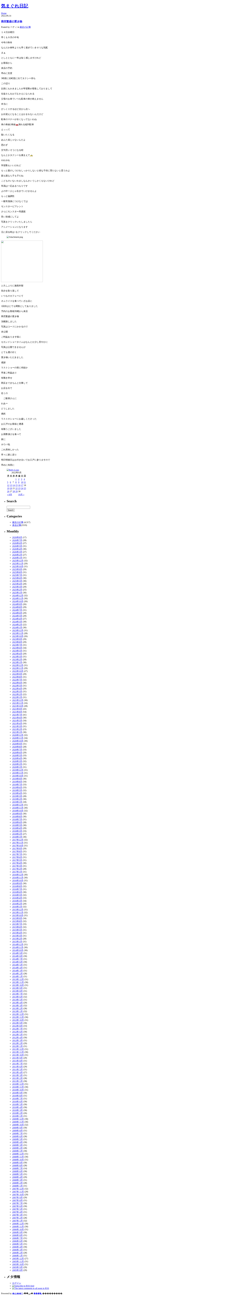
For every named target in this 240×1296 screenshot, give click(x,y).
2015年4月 (17, 933)
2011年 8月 (17, 1061)
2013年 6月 (17, 997)
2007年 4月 (17, 1212)
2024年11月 (17, 598)
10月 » (21, 494)
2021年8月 (17, 712)
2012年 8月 (17, 1026)
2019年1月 (17, 802)
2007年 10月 (18, 1194)
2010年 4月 (17, 1107)
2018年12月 (17, 805)
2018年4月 (17, 828)
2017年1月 (17, 872)
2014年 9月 (17, 953)
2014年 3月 (17, 970)
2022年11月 (17, 668)
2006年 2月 (17, 1253)
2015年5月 (17, 930)
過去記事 (16, 525)
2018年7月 (17, 819)
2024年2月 (17, 624)
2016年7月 (17, 889)
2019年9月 (17, 779)
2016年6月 (17, 892)
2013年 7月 (17, 994)
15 (16, 485)
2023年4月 (17, 654)
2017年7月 (17, 854)
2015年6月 (17, 927)
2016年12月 (17, 875)
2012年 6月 (17, 1032)
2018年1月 (17, 837)
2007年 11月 (18, 1191)
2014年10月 (17, 950)
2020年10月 (17, 741)
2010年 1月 (17, 1116)
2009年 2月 (17, 1148)
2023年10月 (17, 636)
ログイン (16, 1283)
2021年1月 (17, 732)
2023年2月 (17, 659)
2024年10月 (17, 601)
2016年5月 (17, 895)
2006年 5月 (17, 1244)
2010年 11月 (18, 1087)
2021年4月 (17, 723)
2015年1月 (17, 941)
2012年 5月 (17, 1034)
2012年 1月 (17, 1046)
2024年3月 (17, 622)
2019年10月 (17, 776)
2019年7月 (17, 784)
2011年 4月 (17, 1072)
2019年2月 (17, 799)
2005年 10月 (18, 1264)
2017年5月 (17, 860)
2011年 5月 (17, 1069)
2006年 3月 (17, 1250)
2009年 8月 (17, 1130)
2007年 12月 (18, 1189)
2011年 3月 (17, 1075)
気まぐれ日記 (14, 5)
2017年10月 (17, 845)
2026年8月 (17, 537)
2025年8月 (17, 572)
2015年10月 (17, 915)
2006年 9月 (17, 1232)
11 (25, 482)
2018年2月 (17, 834)
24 (22, 488)
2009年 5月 (17, 1139)
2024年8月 (17, 607)
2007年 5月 (17, 1209)
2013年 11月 (18, 982)
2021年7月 (17, 715)
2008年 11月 (18, 1157)
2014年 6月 (17, 962)
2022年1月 (17, 697)
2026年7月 (17, 540)
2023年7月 (17, 645)
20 (11, 488)
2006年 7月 (17, 1238)
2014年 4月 (17, 968)
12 (8, 485)
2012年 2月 (17, 1043)
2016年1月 (17, 906)
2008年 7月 (17, 1168)
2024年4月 (17, 619)
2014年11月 (17, 947)
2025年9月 (17, 569)
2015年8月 (17, 921)
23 (19, 488)
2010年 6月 (17, 1101)
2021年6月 (17, 717)
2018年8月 (17, 816)
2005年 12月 (18, 1258)
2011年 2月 (17, 1078)
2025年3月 (17, 587)
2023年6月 (17, 648)
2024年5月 (17, 616)
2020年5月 (17, 755)
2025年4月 (17, 584)
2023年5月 (17, 651)
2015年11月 (17, 912)
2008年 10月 (18, 1159)
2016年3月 (17, 901)
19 (8, 488)
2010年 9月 (17, 1093)
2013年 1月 (17, 1011)
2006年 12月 (18, 1223)
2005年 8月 (17, 1270)
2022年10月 (17, 671)
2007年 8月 (17, 1200)
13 (11, 485)
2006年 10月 (18, 1229)
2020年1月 (17, 767)
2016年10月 (17, 880)
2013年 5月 (17, 1000)
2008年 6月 (17, 1171)
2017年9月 (17, 848)
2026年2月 (17, 555)
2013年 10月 (18, 985)
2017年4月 (17, 863)
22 (16, 488)
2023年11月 (17, 633)
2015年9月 (17, 918)
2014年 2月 (17, 973)
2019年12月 (17, 770)
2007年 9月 (17, 1197)
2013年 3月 (17, 1005)
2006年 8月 (17, 1235)
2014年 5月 (17, 965)
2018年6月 (17, 822)
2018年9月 (17, 813)
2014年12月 (17, 944)
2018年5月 (17, 825)
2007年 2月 (17, 1218)
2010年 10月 (18, 1090)
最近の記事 (25, 27)
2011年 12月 (18, 1049)
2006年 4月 (17, 1247)
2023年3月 (17, 656)
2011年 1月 (17, 1081)
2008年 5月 (17, 1174)
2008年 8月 (17, 1165)
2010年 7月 (17, 1098)
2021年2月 (17, 729)
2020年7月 (17, 749)
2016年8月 (17, 886)
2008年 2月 (17, 1183)
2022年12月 (17, 665)
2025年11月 (17, 563)
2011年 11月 (18, 1052)
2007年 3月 (17, 1215)
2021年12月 (17, 700)
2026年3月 (17, 552)
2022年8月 (17, 677)
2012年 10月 (18, 1020)
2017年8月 (17, 851)
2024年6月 (17, 613)
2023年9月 (17, 639)
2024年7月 (17, 610)
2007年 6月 (17, 1206)
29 (16, 491)
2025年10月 (17, 566)
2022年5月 (17, 685)
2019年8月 (17, 781)
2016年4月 (17, 898)
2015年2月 (17, 938)
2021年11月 (17, 703)
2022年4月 (17, 688)
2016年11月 (17, 877)
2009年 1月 (17, 1151)
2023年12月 (17, 630)
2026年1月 (17, 558)
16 (19, 485)
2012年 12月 (18, 1014)
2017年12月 (17, 840)
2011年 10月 (18, 1055)
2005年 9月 (17, 1267)
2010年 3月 (17, 1110)
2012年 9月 (17, 1023)
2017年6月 (17, 857)
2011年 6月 (17, 1066)
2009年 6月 (17, 1136)
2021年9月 (17, 709)
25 (25, 488)
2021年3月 (17, 726)
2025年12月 (17, 560)
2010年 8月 (17, 1096)
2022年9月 (17, 674)
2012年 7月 (17, 1029)
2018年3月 (17, 831)
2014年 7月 (17, 959)
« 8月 (9, 494)
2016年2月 (17, 904)
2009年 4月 (17, 1142)
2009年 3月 (17, 1145)
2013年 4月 (17, 1002)
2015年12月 (17, 909)
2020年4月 (17, 758)
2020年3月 (17, 761)
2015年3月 (17, 936)
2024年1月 (17, 627)
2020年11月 (17, 738)
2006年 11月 (18, 1226)
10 (22, 482)
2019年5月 (17, 790)
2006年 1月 (17, 1255)
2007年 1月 (17, 1221)
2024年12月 (17, 595)
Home (4, 13)
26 (8, 491)
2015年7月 (17, 924)
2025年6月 (17, 578)
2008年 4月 (17, 1177)
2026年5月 (17, 546)
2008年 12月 (18, 1154)
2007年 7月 (17, 1203)
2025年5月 (17, 581)
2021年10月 (17, 706)
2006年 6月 (17, 1241)
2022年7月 (17, 680)
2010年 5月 (17, 1104)
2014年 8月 (17, 956)
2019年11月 (17, 773)
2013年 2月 (17, 1008)
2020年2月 (17, 764)
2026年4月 (17, 549)
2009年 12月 (18, 1119)
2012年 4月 (17, 1037)
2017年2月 (17, 869)
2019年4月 (17, 793)
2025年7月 (17, 575)
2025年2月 (17, 590)
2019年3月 (17, 796)
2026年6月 (17, 543)
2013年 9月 (17, 988)
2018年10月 (17, 811)
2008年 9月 (17, 1162)
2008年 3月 (17, 1180)
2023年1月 (17, 662)
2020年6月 (17, 752)
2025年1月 (17, 592)
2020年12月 (17, 735)
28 (14, 491)
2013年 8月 (17, 991)
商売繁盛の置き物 (11, 21)
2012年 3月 (17, 1040)
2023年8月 (17, 642)
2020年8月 (17, 747)
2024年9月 (17, 604)
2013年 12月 (18, 979)
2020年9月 (17, 744)
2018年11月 (17, 808)
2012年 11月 (18, 1017)
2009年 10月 (18, 1125)
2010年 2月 (17, 1113)
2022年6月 (17, 683)
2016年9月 (17, 883)
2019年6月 (17, 787)
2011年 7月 (17, 1064)
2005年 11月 (18, 1261)
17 (22, 485)
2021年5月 (17, 720)
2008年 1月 (17, 1186)
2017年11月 (17, 843)
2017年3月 (17, 866)
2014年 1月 (17, 976)
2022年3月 (17, 691)
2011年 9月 (17, 1058)
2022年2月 (17, 694)
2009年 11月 (18, 1122)
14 (14, 485)
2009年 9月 (17, 1128)
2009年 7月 (17, 1133)
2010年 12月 (18, 1084)
